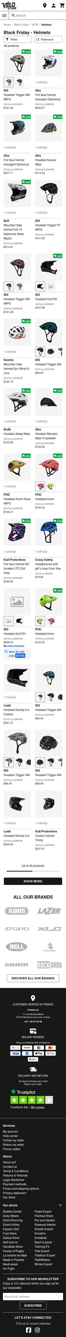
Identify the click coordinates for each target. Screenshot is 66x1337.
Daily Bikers (11, 1216)
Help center (10, 1136)
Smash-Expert (43, 1229)
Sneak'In (40, 1233)
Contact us (33, 1009)
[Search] (13, 15)
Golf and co (10, 1242)
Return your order (33, 1084)
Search (21, 15)
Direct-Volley (11, 1224)
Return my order (13, 1144)
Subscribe (33, 1305)
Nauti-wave (10, 1264)
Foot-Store (10, 1233)
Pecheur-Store (43, 1216)
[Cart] (62, 5)
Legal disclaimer (13, 1180)
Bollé (7, 429)
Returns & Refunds (15, 1175)
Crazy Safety (44, 559)
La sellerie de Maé (15, 1255)
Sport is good (43, 1242)
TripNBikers (42, 1260)
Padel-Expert (43, 1211)
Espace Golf (11, 1229)
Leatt (7, 705)
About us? (9, 1162)
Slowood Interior (45, 1224)
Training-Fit (41, 1246)
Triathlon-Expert (44, 1255)
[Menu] (4, 15)
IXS (6, 90)
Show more (33, 881)
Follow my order (13, 1140)
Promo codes (11, 1149)
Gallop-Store (11, 1238)
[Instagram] (37, 1330)
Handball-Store (13, 1246)
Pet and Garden (44, 1220)
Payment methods (14, 1184)
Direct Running (13, 1220)
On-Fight (8, 1268)
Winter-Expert (43, 1264)
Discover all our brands (33, 978)
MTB (35, 24)
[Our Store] (45, 5)
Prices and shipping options (21, 1188)
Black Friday (21, 24)
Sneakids (40, 1238)
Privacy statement (14, 1193)
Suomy (9, 360)
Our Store (9, 1197)
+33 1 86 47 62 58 (33, 1021)
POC (7, 494)
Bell (6, 221)
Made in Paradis (13, 1260)
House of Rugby (13, 1251)
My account (10, 1131)
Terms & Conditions (15, 1171)
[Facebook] (29, 1330)
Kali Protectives (14, 559)
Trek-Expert (41, 1251)
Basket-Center (12, 1211)
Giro (38, 90)
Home (7, 24)
